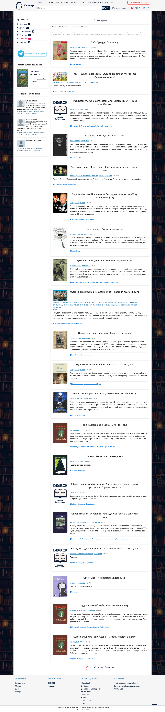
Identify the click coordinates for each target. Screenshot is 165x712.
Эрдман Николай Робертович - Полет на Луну (104, 605)
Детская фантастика (78, 610)
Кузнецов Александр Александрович (84, 282)
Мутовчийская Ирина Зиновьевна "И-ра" (69, 323)
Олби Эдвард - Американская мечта (104, 229)
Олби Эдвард (76, 64)
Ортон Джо (75, 592)
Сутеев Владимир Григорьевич (82, 658)
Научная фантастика (78, 522)
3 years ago (36, 150)
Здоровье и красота (129, 305)
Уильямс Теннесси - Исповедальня (104, 456)
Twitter (85, 698)
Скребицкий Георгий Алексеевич (83, 447)
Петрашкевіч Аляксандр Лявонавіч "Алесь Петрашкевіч (91, 126)
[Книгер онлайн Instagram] (148, 7)
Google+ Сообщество (92, 689)
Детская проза (75, 266)
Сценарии (85, 47)
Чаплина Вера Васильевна (106, 447)
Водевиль (25, 24)
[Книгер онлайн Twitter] (144, 7)
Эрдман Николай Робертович (98, 627)
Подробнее (84, 709)
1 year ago (34, 114)
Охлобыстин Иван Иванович (81, 355)
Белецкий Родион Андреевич (82, 563)
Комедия (73, 203)
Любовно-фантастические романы (96, 305)
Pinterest (85, 695)
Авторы (73, 3)
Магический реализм (72, 305)
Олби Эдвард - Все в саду (104, 42)
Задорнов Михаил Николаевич (82, 219)
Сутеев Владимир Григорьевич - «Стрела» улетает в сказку (104, 637)
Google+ (86, 686)
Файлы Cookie (119, 689)
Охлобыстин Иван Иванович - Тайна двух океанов (104, 333)
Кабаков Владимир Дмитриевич (83, 504)
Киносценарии (27, 31)
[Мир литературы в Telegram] (32, 53)
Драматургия (76, 27)
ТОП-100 (82, 3)
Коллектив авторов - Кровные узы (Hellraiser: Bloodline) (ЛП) (104, 393)
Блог (100, 3)
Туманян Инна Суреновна (109, 282)
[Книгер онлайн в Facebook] (128, 7)
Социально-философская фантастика (111, 302)
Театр (84, 82)
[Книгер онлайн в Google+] (132, 7)
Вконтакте (87, 692)
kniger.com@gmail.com (128, 683)
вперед (100, 667)
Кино (89, 522)
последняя (110, 667)
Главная (40, 3)
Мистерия (25, 35)
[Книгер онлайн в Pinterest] (140, 7)
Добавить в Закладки (139, 2)
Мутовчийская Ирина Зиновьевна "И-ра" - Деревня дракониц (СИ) (104, 292)
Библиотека (53, 3)
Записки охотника (35, 73)
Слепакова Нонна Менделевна (65, 184)
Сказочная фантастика (84, 302)
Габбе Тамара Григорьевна (64, 91)
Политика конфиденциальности (126, 686)
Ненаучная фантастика (62, 302)
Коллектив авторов (78, 415)
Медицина (115, 305)
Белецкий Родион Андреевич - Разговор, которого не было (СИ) (104, 548)
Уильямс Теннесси (78, 470)
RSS (84, 703)
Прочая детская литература (64, 82)
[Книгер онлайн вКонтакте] (136, 7)
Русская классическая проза (81, 554)
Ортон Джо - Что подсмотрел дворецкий (104, 578)
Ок (77, 709)
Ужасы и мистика (77, 399)
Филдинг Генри (76, 157)
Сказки (78, 82)
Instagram (86, 701)
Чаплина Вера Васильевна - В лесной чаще (104, 425)
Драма (24, 28)
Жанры (64, 3)
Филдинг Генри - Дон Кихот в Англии (104, 135)
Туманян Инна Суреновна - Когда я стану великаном (104, 260)
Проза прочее (75, 141)
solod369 (29, 140)
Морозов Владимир (78, 627)
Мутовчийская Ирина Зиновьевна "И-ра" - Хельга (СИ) (104, 364)
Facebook (86, 683)
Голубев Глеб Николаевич (81, 539)
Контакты (109, 3)
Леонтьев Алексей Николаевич (127, 539)
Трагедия (25, 42)
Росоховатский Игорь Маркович (103, 539)
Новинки (92, 3)
